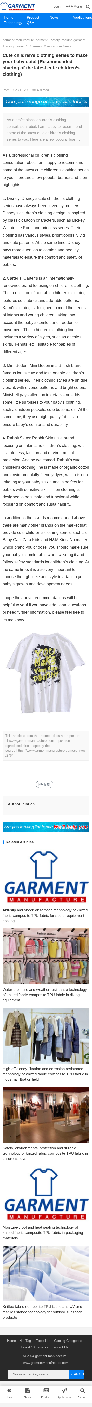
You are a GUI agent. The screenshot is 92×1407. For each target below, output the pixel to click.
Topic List (43, 1341)
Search (76, 1374)
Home (9, 17)
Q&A (30, 23)
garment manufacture (51, 1356)
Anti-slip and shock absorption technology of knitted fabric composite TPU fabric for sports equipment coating (45, 915)
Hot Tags (26, 1341)
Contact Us (60, 1347)
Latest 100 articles (34, 1347)
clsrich (29, 804)
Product (33, 17)
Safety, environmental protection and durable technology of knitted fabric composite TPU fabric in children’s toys (45, 1153)
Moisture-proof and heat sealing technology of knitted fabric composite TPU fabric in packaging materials (43, 1232)
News (54, 17)
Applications (82, 17)
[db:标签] (44, 784)
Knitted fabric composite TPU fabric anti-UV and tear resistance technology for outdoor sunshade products (43, 1311)
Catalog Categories (68, 1341)
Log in (58, 6)
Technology (13, 23)
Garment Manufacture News (50, 46)
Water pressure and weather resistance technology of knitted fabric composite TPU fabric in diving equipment (45, 994)
